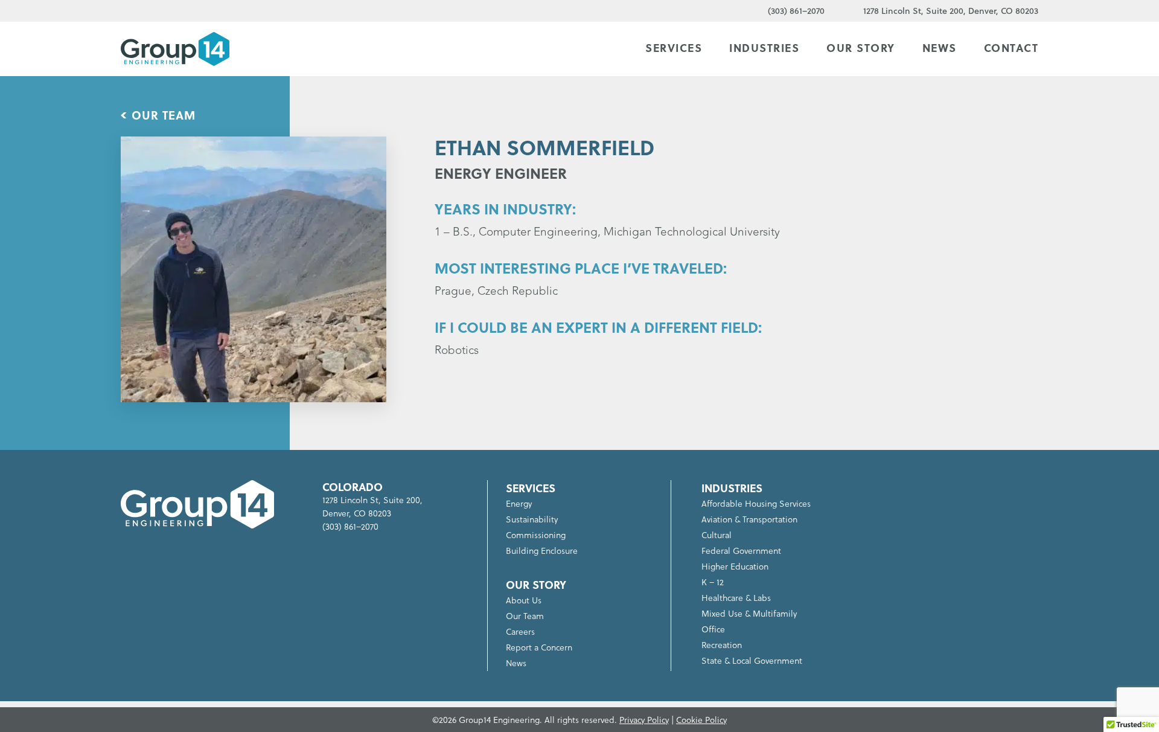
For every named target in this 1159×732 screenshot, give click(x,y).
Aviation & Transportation (749, 519)
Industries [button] (764, 48)
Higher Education (734, 566)
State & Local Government (751, 660)
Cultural (716, 534)
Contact (1011, 48)
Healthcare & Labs (736, 597)
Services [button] (673, 48)
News (939, 48)
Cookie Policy (701, 719)
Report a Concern (539, 647)
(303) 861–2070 (796, 11)
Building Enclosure (542, 550)
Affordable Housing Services (756, 503)
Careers (520, 631)
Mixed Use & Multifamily (749, 613)
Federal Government (741, 550)
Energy (519, 503)
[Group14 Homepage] (175, 49)
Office (713, 629)
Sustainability (532, 519)
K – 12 (712, 582)
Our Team (164, 115)
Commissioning (536, 534)
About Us (523, 600)
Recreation (721, 644)
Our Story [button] (860, 48)
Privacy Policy (644, 719)
